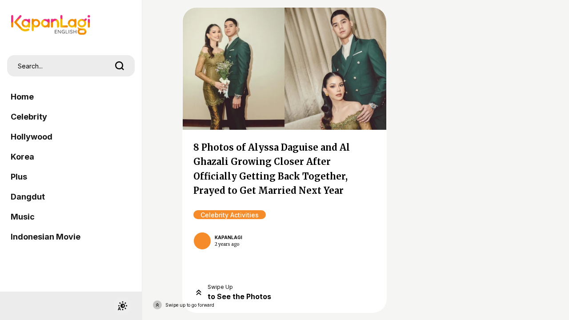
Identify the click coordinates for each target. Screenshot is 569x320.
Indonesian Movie (45, 236)
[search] (119, 65)
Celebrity (29, 116)
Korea (22, 156)
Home (22, 96)
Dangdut (28, 196)
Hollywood (31, 136)
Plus (19, 176)
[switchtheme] (122, 306)
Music (23, 216)
